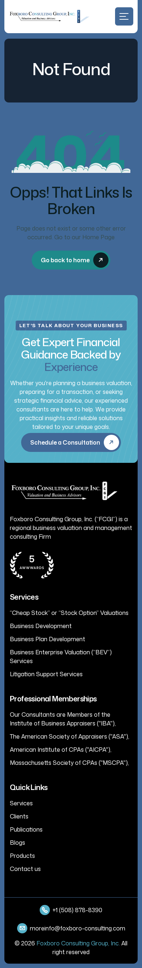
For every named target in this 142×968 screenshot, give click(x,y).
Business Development (41, 626)
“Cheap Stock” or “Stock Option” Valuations (69, 613)
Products (22, 856)
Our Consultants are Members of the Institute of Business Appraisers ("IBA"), (63, 718)
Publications (26, 829)
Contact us (25, 869)
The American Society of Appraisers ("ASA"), (69, 736)
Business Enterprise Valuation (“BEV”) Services (61, 656)
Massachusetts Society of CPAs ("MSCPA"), (69, 763)
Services (21, 803)
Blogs (17, 843)
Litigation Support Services (46, 674)
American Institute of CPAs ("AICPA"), (60, 750)
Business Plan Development (47, 639)
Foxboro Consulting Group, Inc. (78, 943)
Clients (19, 816)
